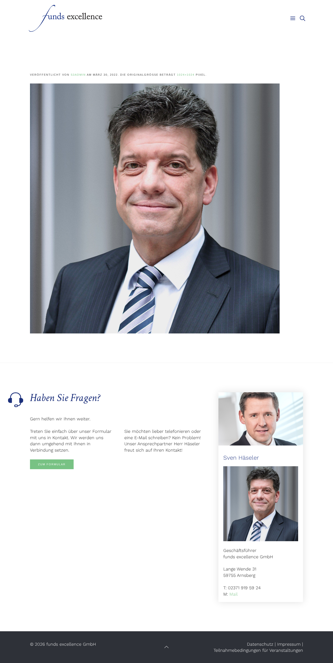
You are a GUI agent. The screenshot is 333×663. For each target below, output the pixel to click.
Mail (233, 594)
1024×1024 (186, 74)
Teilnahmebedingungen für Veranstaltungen (258, 650)
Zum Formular (52, 464)
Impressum (289, 644)
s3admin (78, 74)
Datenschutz (260, 644)
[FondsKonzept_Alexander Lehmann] (155, 208)
